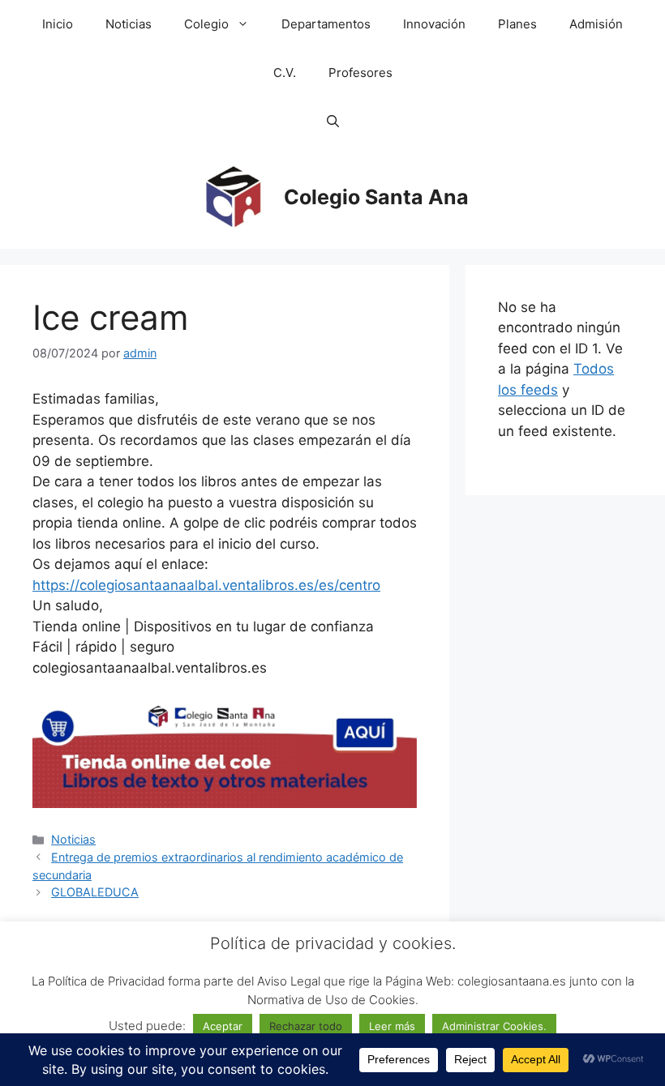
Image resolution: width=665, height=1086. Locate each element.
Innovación (434, 24)
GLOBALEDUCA (95, 892)
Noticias (128, 24)
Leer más (392, 1026)
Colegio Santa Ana (376, 197)
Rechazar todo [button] (305, 1026)
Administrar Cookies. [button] (494, 1026)
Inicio (57, 24)
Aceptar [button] (222, 1026)
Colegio (206, 24)
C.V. (284, 72)
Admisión (596, 24)
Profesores (360, 72)
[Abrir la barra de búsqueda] (333, 121)
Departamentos (326, 24)
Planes (517, 24)
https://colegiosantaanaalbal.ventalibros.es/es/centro (206, 585)
